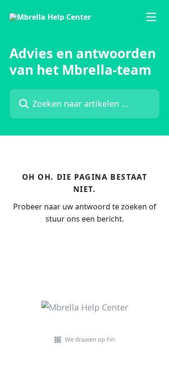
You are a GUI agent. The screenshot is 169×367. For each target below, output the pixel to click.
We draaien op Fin (90, 339)
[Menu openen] (151, 17)
